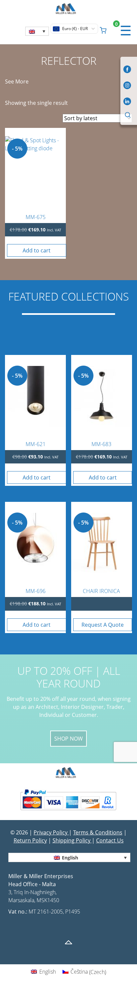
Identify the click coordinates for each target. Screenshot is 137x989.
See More (17, 81)
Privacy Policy (51, 832)
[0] (103, 29)
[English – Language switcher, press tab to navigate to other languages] (37, 31)
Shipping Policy (72, 840)
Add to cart (37, 250)
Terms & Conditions (97, 832)
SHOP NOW (68, 738)
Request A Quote (102, 624)
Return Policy (30, 840)
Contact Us (110, 840)
